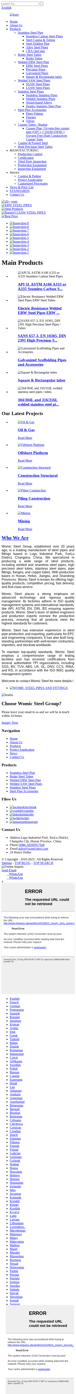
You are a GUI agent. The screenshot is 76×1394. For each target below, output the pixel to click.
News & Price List (21, 187)
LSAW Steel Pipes (38, 88)
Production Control (30, 154)
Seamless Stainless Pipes (41, 95)
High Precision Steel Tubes (35, 146)
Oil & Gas (26, 430)
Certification (26, 157)
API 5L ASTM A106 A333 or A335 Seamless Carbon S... (42, 286)
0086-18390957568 (31, 845)
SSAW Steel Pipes (38, 84)
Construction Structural (38, 475)
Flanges (31, 117)
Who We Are (15, 537)
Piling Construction (34, 498)
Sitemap (7, 863)
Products (15, 29)
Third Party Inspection (32, 161)
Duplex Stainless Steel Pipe (43, 106)
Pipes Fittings (34, 113)
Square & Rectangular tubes (44, 77)
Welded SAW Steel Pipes (34, 80)
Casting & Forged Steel (33, 143)
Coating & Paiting (29, 176)
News (13, 753)
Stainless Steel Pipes (31, 91)
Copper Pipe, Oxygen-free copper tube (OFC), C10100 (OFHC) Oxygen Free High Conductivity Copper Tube (47, 134)
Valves (30, 121)
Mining (24, 521)
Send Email (9, 870)
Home (14, 21)
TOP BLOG (23, 863)
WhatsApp (15, 874)
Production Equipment (32, 165)
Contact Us (17, 194)
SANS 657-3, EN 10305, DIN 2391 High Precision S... (42, 338)
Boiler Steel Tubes (29, 54)
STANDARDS (20, 191)
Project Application (30, 180)
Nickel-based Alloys (39, 102)
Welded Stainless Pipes (40, 99)
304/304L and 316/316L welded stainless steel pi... (38, 402)
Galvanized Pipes (37, 73)
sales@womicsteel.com (33, 848)
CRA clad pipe (35, 51)
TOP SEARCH (43, 863)
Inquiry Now (10, 722)
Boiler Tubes (34, 58)
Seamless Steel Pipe (30, 32)
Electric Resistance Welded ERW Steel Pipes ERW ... (40, 310)
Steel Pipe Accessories (32, 110)
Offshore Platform (33, 453)
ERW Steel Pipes (37, 65)
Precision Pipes (35, 69)
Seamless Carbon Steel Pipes (44, 36)
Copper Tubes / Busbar (32, 124)
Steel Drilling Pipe (37, 43)
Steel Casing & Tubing (40, 40)
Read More (25, 438)
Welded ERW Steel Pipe (33, 62)
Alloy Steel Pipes (37, 47)
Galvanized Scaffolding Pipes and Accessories (42, 362)
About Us (16, 25)
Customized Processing (33, 183)
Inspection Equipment (32, 169)
